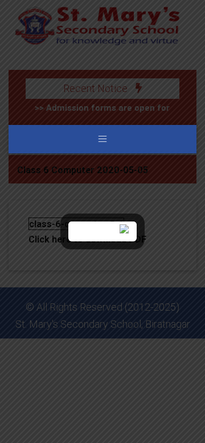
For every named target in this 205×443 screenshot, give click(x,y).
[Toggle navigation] (102, 139)
